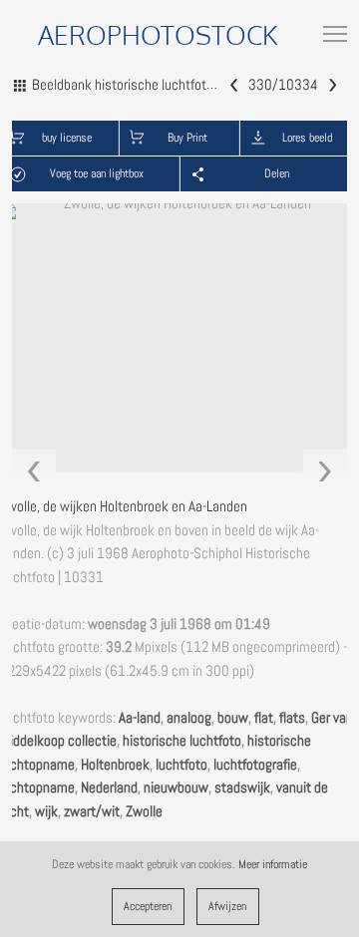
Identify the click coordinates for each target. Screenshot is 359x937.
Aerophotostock (158, 34)
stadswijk (242, 787)
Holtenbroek (115, 765)
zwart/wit (92, 811)
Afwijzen (227, 906)
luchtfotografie (255, 765)
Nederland (109, 787)
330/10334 (283, 85)
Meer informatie (272, 864)
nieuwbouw (176, 787)
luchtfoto (181, 765)
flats (292, 718)
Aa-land (140, 718)
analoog (189, 718)
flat (263, 718)
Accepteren (148, 906)
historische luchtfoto (182, 741)
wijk (46, 811)
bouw (232, 718)
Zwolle (144, 811)
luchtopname (37, 787)
